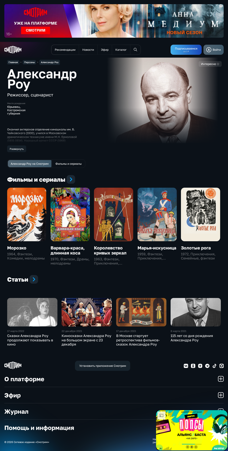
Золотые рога (196, 247)
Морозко (16, 247)
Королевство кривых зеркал (110, 250)
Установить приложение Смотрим (102, 365)
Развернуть (17, 148)
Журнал (16, 411)
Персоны (29, 62)
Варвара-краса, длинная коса (68, 250)
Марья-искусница (157, 247)
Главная (13, 62)
